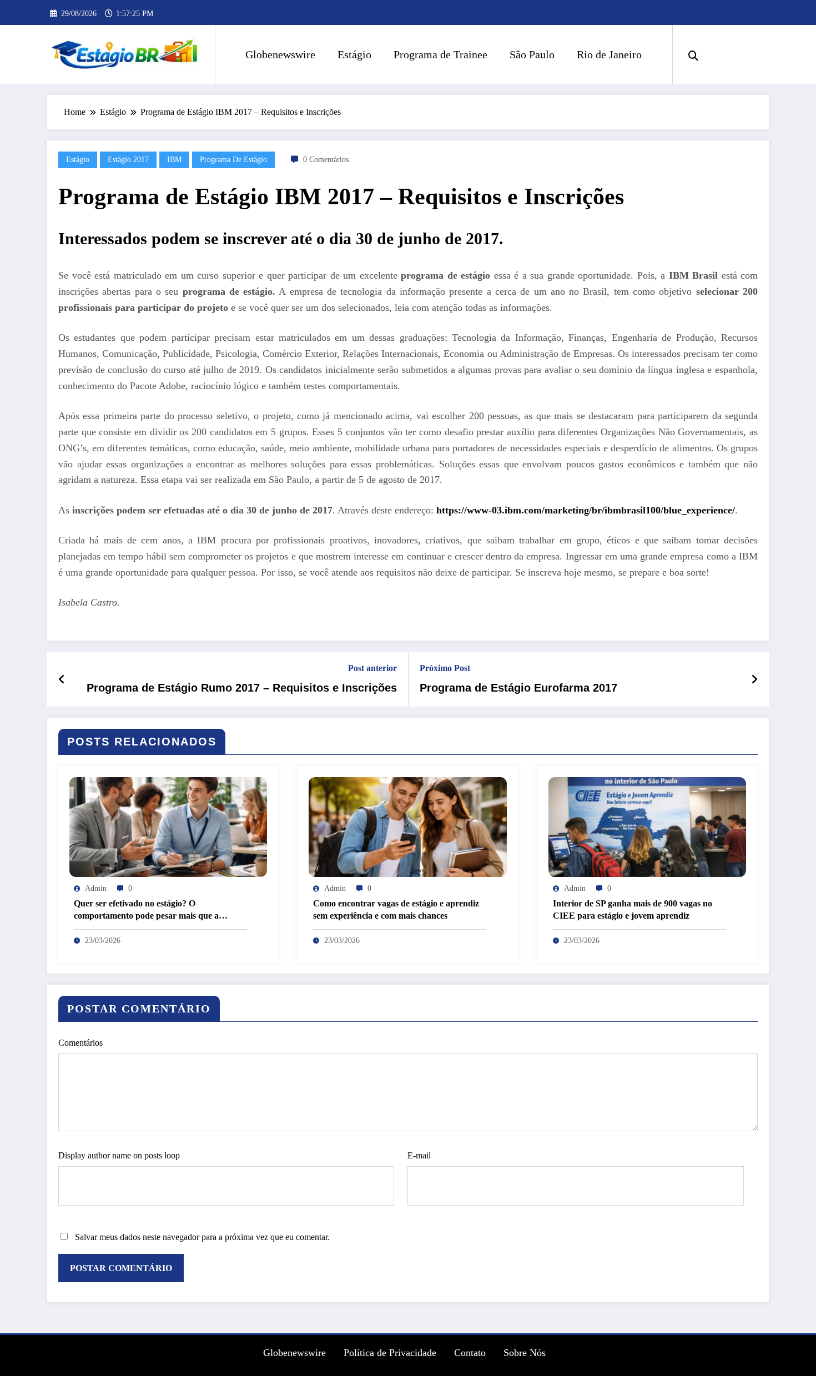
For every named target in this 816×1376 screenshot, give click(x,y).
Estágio (354, 54)
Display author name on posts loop (119, 1155)
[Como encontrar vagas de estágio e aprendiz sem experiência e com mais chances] (407, 826)
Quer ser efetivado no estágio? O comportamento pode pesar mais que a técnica (146, 911)
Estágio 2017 (128, 159)
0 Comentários (326, 159)
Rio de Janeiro (609, 54)
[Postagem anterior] (62, 679)
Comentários (80, 1042)
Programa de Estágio (233, 159)
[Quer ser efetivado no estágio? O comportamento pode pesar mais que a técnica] (168, 826)
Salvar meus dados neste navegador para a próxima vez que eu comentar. (202, 1237)
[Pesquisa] (693, 54)
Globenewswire (280, 54)
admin (96, 888)
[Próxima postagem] (754, 679)
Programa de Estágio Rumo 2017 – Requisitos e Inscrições (242, 688)
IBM (174, 159)
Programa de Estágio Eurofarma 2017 (518, 688)
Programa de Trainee (440, 54)
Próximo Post (445, 668)
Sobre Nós (524, 1352)
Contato (470, 1352)
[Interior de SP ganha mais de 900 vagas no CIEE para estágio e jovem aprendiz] (647, 826)
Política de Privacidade (390, 1352)
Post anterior (372, 668)
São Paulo (532, 54)
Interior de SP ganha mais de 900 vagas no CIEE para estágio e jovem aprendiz (632, 909)
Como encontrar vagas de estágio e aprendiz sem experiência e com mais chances (396, 909)
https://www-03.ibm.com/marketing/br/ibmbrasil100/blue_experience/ (585, 510)
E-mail (419, 1155)
